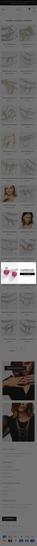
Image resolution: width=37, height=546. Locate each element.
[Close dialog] (35, 263)
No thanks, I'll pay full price (27, 276)
